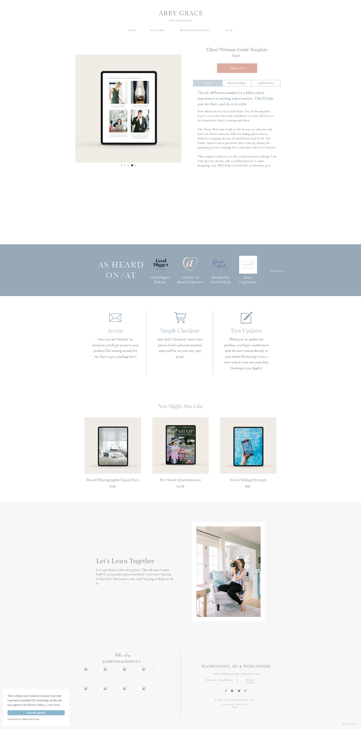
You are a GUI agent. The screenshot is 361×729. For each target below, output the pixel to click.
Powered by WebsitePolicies (23, 719)
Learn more (53, 704)
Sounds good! (36, 712)
